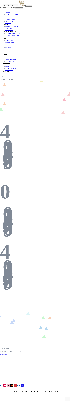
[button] (5, 401)
